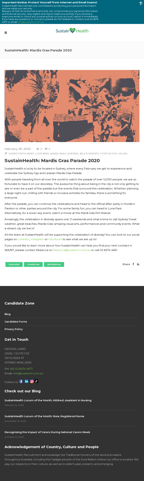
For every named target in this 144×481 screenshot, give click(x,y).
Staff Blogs (108, 153)
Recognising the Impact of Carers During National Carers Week (47, 432)
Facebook (55, 239)
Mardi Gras (58, 153)
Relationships (89, 153)
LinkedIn (23, 239)
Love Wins (42, 153)
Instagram (37, 239)
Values (122, 153)
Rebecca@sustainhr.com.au (71, 250)
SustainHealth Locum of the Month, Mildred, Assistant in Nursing (48, 400)
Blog (8, 314)
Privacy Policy (14, 329)
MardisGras (54, 264)
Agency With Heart (21, 153)
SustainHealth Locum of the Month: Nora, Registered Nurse (44, 416)
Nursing (72, 153)
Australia (14, 264)
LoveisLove (33, 264)
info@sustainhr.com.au (28, 373)
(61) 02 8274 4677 (21, 368)
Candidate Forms (16, 321)
